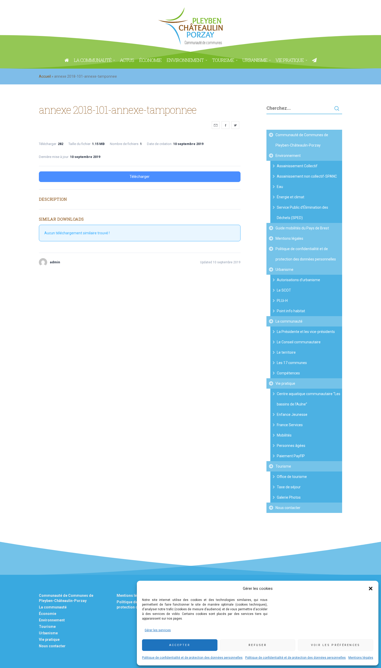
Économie (47, 614)
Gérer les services (158, 630)
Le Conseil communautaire (299, 342)
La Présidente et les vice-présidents (306, 332)
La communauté (289, 321)
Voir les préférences (335, 645)
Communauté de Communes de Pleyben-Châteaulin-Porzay (302, 140)
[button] (370, 588)
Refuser (258, 645)
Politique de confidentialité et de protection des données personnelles (192, 657)
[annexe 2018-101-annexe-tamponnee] (216, 125)
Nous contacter (288, 508)
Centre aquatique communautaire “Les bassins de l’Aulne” (308, 399)
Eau (280, 187)
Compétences (288, 373)
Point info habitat (291, 311)
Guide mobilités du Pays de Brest (302, 228)
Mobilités (284, 435)
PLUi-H (282, 301)
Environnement (288, 156)
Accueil (45, 76)
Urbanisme (284, 269)
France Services (290, 425)
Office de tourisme (292, 477)
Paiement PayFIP (291, 456)
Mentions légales (360, 657)
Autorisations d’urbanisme (298, 280)
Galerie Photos (289, 497)
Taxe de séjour (289, 487)
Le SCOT (284, 290)
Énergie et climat (290, 197)
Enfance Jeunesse (292, 414)
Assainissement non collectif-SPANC (307, 176)
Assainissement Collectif (297, 166)
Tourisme (283, 466)
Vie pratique (285, 383)
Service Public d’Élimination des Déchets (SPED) (302, 212)
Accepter (179, 645)
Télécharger (140, 176)
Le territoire (286, 352)
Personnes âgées (291, 446)
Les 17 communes (292, 363)
